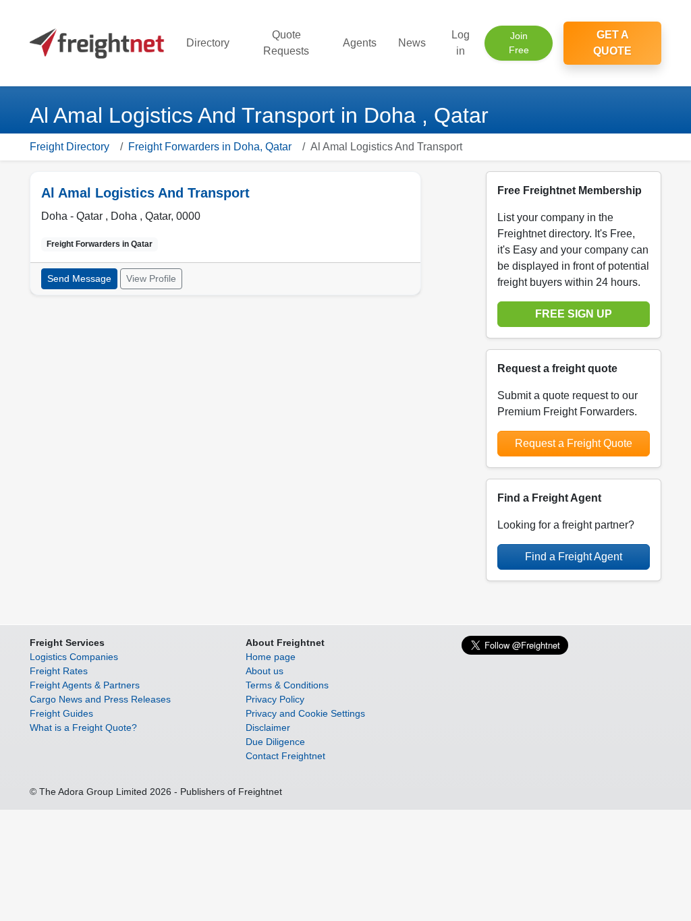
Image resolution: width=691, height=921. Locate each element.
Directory (207, 43)
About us (264, 670)
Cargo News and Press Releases (100, 699)
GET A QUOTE (612, 43)
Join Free (519, 42)
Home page (271, 656)
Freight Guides (61, 713)
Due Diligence (275, 741)
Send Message (79, 278)
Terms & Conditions (287, 685)
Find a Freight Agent (573, 556)
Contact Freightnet (285, 755)
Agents (360, 43)
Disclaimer (268, 727)
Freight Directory (69, 146)
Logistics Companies (74, 656)
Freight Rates (59, 670)
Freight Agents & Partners (85, 685)
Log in (460, 43)
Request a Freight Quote (573, 443)
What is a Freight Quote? (83, 727)
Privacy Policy (275, 699)
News (412, 43)
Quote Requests (286, 43)
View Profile (151, 278)
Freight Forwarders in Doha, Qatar (210, 146)
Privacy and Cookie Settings (305, 713)
